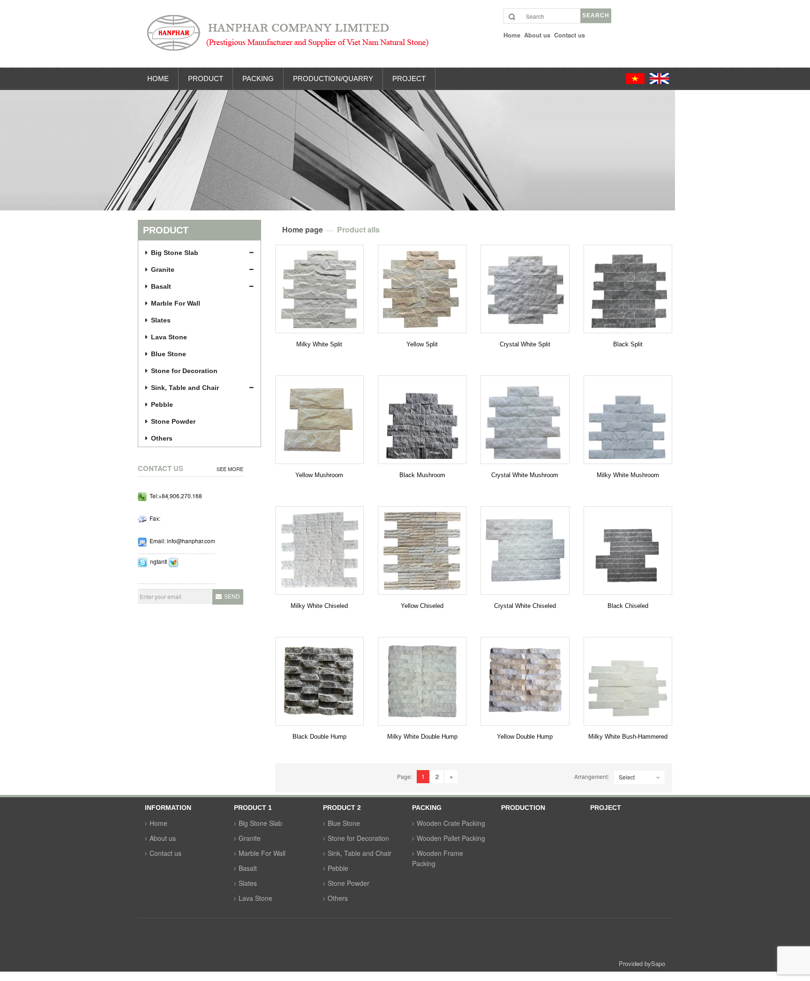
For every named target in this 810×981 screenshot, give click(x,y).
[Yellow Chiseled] (422, 550)
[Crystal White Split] (525, 289)
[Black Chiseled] (628, 550)
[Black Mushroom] (422, 420)
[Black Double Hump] (319, 681)
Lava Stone (169, 337)
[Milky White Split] (319, 289)
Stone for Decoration (184, 370)
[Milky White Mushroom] (628, 420)
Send (232, 596)
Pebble (162, 404)
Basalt (161, 286)
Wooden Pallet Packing (451, 838)
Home (158, 823)
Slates (161, 320)
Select (627, 777)
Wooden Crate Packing (451, 823)
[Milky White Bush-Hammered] (628, 681)
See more (230, 468)
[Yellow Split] (422, 289)
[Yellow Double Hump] (525, 681)
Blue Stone (168, 354)
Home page (302, 229)
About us (163, 838)
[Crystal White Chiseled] (525, 550)
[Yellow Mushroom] (319, 420)
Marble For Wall (175, 303)
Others (161, 438)
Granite (162, 269)
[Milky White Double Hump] (422, 681)
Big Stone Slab (174, 252)
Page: (404, 776)
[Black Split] (628, 289)
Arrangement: (591, 776)
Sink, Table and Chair (185, 387)
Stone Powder (173, 421)
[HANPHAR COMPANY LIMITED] (412, 37)
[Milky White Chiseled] (319, 550)
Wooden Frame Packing (437, 858)
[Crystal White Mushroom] (525, 420)
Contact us (165, 853)
